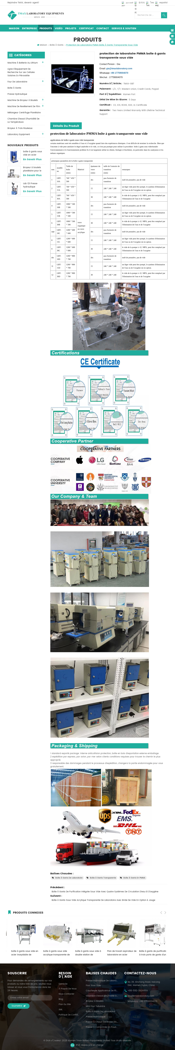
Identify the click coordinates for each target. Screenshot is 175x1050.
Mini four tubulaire (95, 1006)
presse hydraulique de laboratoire (102, 980)
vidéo (58, 28)
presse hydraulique (17, 94)
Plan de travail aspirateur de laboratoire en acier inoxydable (86, 953)
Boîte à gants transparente (103, 877)
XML (60, 1009)
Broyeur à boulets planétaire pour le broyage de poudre (33, 169)
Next (165, 912)
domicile (63, 984)
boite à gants (14, 88)
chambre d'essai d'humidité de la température (23, 120)
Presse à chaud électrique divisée (102, 1022)
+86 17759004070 (148, 1001)
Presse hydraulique (95, 1016)
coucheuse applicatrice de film (102, 990)
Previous (161, 912)
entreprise (29, 28)
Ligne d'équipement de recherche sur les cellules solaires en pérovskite (21, 72)
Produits (46, 28)
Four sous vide (93, 985)
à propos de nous (68, 988)
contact (102, 28)
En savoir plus (32, 159)
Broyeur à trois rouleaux (20, 128)
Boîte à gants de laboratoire (69, 877)
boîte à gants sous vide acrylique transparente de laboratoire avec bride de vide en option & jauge (103, 900)
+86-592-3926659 (138, 990)
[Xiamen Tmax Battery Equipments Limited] (36, 15)
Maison (14, 28)
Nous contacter (66, 994)
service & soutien (124, 28)
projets (70, 28)
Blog (61, 999)
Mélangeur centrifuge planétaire (24, 112)
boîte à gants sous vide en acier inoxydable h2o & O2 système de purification (33, 153)
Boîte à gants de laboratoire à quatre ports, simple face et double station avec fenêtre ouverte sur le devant (150, 953)
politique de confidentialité (69, 1015)
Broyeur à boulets (94, 1001)
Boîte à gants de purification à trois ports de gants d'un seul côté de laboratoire (117, 953)
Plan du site (65, 1004)
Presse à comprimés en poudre (102, 1027)
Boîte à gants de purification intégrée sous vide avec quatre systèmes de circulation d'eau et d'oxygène (105, 891)
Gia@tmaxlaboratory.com (141, 996)
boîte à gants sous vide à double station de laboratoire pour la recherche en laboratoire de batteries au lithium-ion (54, 953)
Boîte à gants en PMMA (134, 877)
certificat (86, 28)
